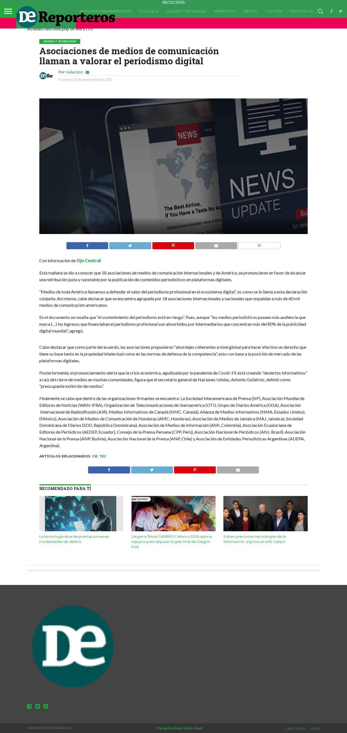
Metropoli (225, 11)
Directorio (295, 729)
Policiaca (149, 11)
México (250, 11)
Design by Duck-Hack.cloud (179, 728)
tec (102, 456)
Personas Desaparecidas (105, 11)
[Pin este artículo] (173, 244)
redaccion (74, 72)
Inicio (315, 729)
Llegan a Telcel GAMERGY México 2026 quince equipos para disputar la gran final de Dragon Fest (171, 541)
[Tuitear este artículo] (130, 244)
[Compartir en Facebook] (87, 244)
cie (95, 456)
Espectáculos (304, 11)
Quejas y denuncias (186, 11)
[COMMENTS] (259, 244)
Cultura (273, 11)
